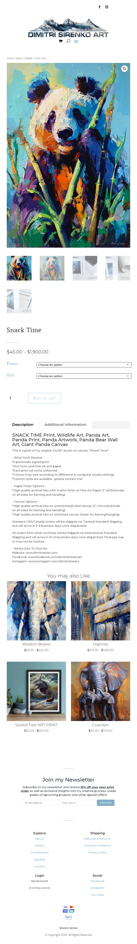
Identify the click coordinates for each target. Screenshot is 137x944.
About (39, 838)
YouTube (97, 894)
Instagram (97, 888)
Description (23, 424)
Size (10, 374)
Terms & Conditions (97, 845)
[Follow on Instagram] (107, 7)
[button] (124, 68)
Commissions (39, 852)
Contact (39, 866)
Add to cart (44, 398)
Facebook (97, 881)
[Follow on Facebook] (99, 7)
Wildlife (28, 58)
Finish (12, 363)
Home (10, 58)
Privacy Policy (97, 852)
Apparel (39, 859)
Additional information (65, 424)
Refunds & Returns (97, 838)
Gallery (19, 58)
